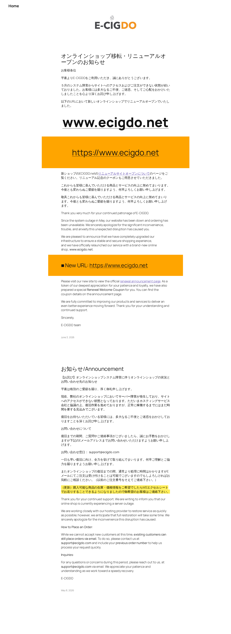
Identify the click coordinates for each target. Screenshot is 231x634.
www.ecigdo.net (115, 122)
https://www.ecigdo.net (118, 265)
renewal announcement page (140, 281)
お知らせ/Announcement (92, 369)
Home (13, 5)
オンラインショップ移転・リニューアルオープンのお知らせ (113, 59)
